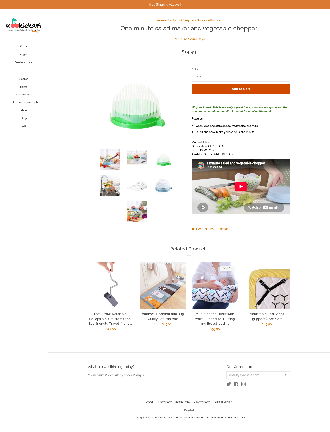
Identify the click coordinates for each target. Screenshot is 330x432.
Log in (24, 54)
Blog (24, 118)
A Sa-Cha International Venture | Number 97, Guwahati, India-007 (206, 417)
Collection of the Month (24, 102)
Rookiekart (160, 417)
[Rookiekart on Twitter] (228, 385)
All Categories (23, 94)
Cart (25, 46)
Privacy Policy (164, 401)
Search (23, 78)
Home (24, 86)
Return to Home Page (189, 39)
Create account (24, 62)
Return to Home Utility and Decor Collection (189, 20)
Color (195, 69)
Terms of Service (222, 401)
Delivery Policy (202, 401)
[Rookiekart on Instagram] (243, 385)
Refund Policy (182, 401)
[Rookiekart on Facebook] (236, 385)
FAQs (24, 126)
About (24, 110)
